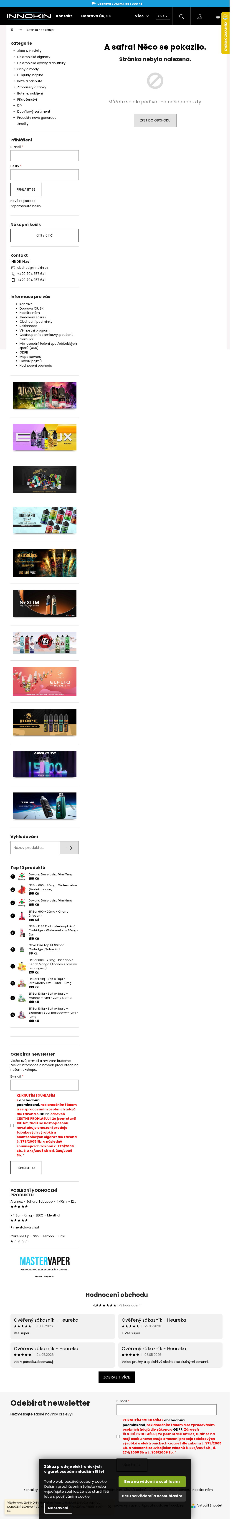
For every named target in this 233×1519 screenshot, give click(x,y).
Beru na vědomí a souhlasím (152, 1481)
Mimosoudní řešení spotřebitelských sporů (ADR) (48, 345)
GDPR (24, 352)
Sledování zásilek (33, 317)
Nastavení (58, 1508)
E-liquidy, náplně (30, 75)
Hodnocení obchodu (36, 365)
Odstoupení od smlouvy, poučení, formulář (46, 336)
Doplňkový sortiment (33, 111)
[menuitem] (64, 16)
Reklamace (28, 326)
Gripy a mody (28, 69)
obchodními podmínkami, (28, 1102)
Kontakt (26, 304)
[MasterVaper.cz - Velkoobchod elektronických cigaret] (44, 1261)
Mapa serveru (30, 356)
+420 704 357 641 (31, 273)
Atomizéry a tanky (31, 87)
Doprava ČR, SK (31, 308)
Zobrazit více (116, 1377)
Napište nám (30, 312)
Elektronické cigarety (33, 57)
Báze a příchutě (29, 81)
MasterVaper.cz (45, 1276)
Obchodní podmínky (36, 321)
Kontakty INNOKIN (37, 1490)
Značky (22, 123)
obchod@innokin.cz (32, 267)
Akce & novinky (29, 50)
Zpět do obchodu (155, 120)
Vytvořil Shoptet (210, 1505)
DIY (19, 105)
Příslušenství (27, 99)
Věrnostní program (35, 330)
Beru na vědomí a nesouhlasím (152, 1496)
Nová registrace (22, 201)
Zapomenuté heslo (25, 206)
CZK (161, 16)
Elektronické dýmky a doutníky (41, 63)
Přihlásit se (26, 189)
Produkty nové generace (36, 117)
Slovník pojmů (31, 361)
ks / (44, 235)
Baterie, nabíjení (30, 93)
